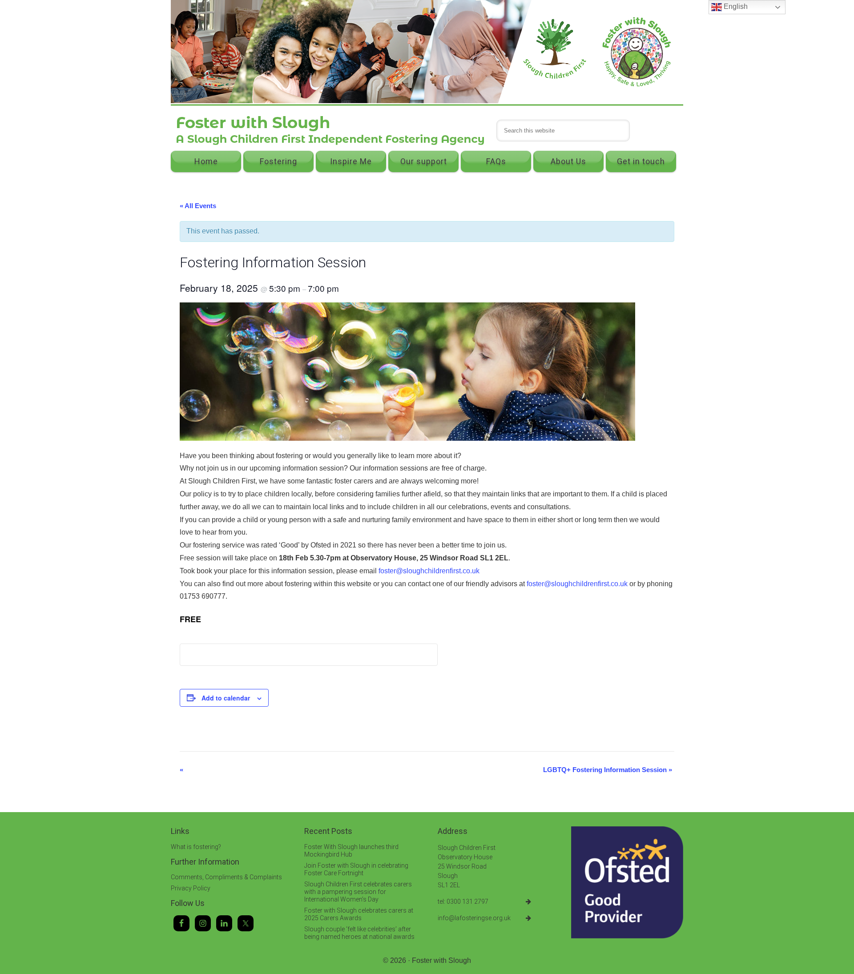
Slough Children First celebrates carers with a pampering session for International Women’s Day (358, 892)
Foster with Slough (441, 960)
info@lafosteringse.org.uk (474, 918)
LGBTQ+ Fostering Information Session (607, 769)
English (735, 6)
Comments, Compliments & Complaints (226, 877)
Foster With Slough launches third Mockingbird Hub (351, 850)
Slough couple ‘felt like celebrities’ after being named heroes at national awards (359, 933)
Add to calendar (225, 697)
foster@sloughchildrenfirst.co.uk (429, 571)
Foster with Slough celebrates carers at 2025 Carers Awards (358, 914)
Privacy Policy (190, 888)
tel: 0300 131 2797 (463, 901)
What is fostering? (196, 846)
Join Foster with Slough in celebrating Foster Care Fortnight (356, 869)
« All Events (198, 205)
